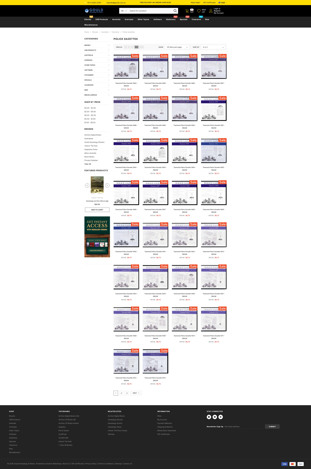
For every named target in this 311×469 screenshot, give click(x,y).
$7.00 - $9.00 (89, 122)
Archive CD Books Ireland (69, 423)
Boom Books (89, 157)
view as (119, 47)
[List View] (125, 47)
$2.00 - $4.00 (90, 112)
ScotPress (63, 434)
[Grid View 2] (129, 47)
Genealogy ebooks (115, 420)
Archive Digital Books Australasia (92, 137)
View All (87, 164)
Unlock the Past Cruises (117, 430)
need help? (195, 2)
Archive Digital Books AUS (69, 416)
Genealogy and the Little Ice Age (97, 201)
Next (135, 393)
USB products (101, 19)
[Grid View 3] (132, 47)
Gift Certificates (209, 2)
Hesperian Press (90, 149)
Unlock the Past (90, 146)
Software (158, 19)
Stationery (171, 19)
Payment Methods (164, 423)
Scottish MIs (63, 438)
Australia (116, 19)
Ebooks (87, 19)
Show (161, 47)
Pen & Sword (64, 430)
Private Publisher (91, 160)
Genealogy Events (115, 423)
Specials (184, 19)
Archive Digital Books (116, 416)
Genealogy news (114, 427)
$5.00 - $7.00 (89, 119)
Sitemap (111, 434)
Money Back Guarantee (166, 430)
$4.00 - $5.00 (90, 115)
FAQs (159, 416)
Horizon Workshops (54, 464)
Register (217, 11)
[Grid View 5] (141, 47)
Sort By (196, 47)
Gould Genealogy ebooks (94, 142)
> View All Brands (65, 445)
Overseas (129, 19)
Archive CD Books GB (67, 420)
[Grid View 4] (136, 47)
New (207, 19)
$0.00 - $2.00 (90, 108)
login (216, 9)
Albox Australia (90, 153)
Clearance (196, 19)
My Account (219, 13)
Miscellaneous (91, 25)
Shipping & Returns (165, 427)
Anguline (62, 427)
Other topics (143, 19)
